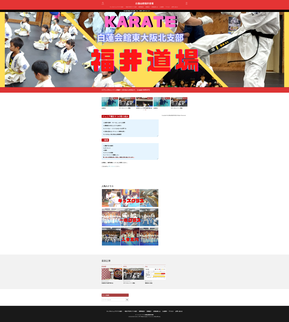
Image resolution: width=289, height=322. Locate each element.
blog (146, 266)
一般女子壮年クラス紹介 (131, 7)
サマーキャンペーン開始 (142, 108)
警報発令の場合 (148, 283)
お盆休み (121, 108)
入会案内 (162, 7)
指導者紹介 (141, 7)
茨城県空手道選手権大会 (107, 283)
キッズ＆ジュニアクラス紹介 (117, 7)
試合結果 (167, 98)
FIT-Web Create (143, 316)
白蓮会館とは (154, 7)
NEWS (134, 98)
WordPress (157, 316)
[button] (103, 101)
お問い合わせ (174, 7)
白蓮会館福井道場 (144, 3)
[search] (127, 299)
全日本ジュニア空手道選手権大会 (161, 108)
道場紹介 (148, 7)
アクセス (167, 7)
